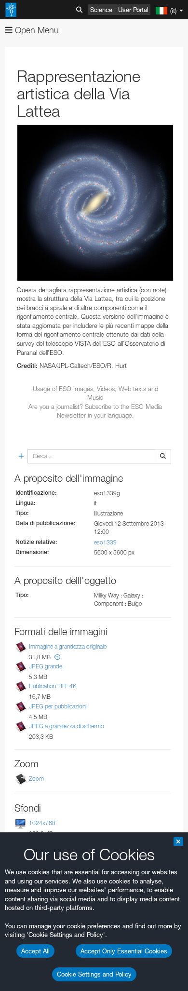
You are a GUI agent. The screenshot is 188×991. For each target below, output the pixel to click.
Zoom (36, 778)
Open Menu (36, 30)
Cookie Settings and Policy (94, 974)
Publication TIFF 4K (53, 686)
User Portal (133, 10)
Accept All (35, 951)
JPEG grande (45, 666)
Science (101, 10)
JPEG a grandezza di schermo (66, 726)
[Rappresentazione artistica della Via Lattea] (95, 203)
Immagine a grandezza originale (68, 646)
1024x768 (42, 823)
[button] (57, 657)
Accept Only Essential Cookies (124, 951)
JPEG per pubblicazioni (57, 706)
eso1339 (105, 542)
